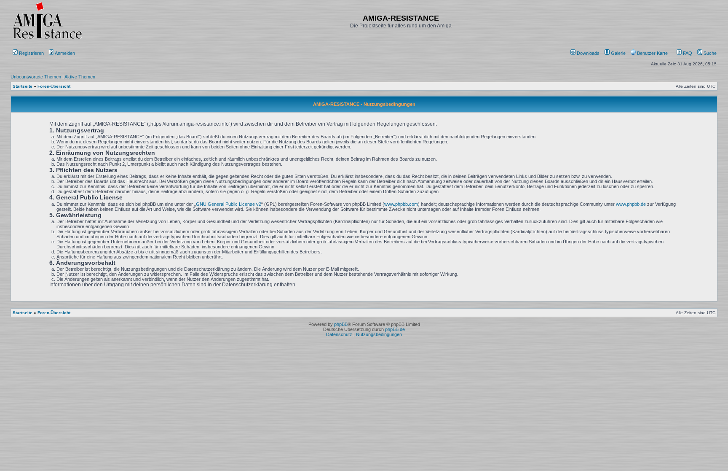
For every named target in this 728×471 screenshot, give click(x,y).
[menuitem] (585, 53)
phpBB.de (395, 329)
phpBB (341, 324)
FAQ (687, 53)
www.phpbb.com (401, 204)
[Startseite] (47, 39)
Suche (709, 53)
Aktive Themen (79, 76)
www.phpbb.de (631, 204)
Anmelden (65, 53)
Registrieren (31, 53)
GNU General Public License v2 (228, 204)
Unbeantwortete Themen (36, 76)
